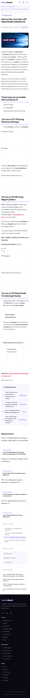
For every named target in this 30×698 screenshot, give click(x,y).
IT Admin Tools (7, 650)
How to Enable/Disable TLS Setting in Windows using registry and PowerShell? (13, 575)
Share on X (9, 553)
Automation (6, 634)
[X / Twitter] (2, 613)
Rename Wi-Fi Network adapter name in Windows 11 (13, 580)
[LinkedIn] (6, 613)
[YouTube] (10, 613)
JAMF (4, 640)
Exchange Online (11, 6)
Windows (5, 637)
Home (2, 6)
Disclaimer (6, 675)
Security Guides (7, 656)
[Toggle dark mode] (23, 2)
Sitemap (5, 677)
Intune (5, 623)
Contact (5, 669)
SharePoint (6, 626)
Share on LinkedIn (10, 558)
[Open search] (19, 2)
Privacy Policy (7, 672)
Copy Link (8, 562)
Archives (5, 680)
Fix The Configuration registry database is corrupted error (14, 584)
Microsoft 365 (7, 620)
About (5, 666)
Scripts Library (7, 648)
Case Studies (6, 653)
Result (6, 2)
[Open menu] (27, 2)
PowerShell (6, 631)
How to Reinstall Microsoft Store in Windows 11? (15, 589)
